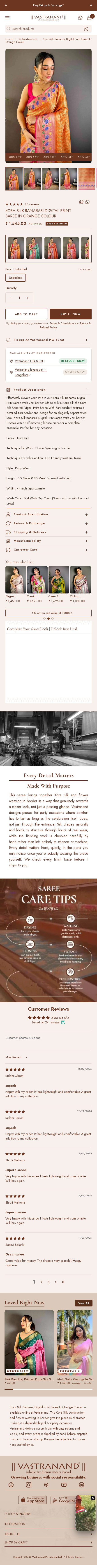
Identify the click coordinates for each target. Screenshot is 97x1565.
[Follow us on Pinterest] (49, 1485)
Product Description (30, 389)
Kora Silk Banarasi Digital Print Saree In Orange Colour (48, 40)
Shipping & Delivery (30, 532)
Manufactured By (27, 541)
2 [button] (41, 1282)
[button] (55, 1282)
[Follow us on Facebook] (13, 1485)
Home (9, 39)
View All (83, 1303)
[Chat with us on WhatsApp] (80, 17)
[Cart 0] (89, 18)
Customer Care (25, 549)
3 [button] (48, 1282)
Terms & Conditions (61, 323)
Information (48, 1524)
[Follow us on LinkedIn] (84, 1485)
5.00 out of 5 (60, 1018)
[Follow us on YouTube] (66, 1485)
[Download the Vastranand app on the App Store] (32, 1500)
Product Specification (31, 514)
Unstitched (15, 277)
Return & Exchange (29, 523)
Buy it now (71, 314)
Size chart (85, 269)
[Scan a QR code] (85, 28)
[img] (15, 1069)
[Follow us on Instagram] (31, 1485)
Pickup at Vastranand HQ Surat (39, 340)
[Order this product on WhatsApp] (87, 202)
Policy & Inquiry (48, 1514)
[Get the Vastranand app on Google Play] (64, 1500)
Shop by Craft (48, 1542)
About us (48, 1534)
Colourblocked (28, 39)
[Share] (81, 202)
